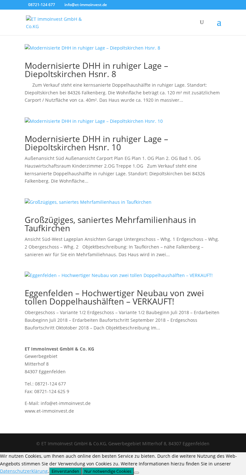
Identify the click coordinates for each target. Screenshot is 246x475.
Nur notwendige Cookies (107, 471)
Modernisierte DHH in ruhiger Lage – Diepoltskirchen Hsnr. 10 (96, 143)
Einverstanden (65, 471)
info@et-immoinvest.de (66, 403)
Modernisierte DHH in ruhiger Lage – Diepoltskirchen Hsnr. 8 (96, 70)
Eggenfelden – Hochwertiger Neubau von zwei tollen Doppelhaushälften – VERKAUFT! (114, 297)
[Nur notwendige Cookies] (136, 473)
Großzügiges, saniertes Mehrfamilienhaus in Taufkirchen (110, 224)
